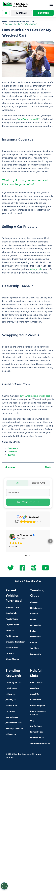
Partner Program (37, 705)
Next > (48, 467)
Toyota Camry (12, 619)
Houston (34, 613)
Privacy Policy (36, 732)
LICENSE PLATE (38, 483)
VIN (17, 483)
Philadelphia (35, 608)
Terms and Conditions (40, 743)
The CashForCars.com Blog (19, 22)
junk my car (11, 699)
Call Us (23, 13)
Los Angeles (35, 625)
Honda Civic (11, 613)
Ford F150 (10, 630)
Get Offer (43, 13)
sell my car (10, 694)
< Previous (9, 467)
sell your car (11, 734)
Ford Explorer (12, 636)
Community (35, 699)
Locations (34, 688)
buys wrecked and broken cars (35, 396)
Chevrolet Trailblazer (15, 642)
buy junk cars (12, 717)
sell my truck (11, 705)
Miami (33, 619)
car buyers (10, 711)
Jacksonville (35, 654)
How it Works (36, 682)
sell (33, 22)
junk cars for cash (14, 722)
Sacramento (35, 636)
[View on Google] (12, 536)
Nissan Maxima (12, 659)
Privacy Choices (37, 737)
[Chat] (5, 13)
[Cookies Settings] (4, 886)
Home (4, 22)
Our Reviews (35, 726)
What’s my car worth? (28, 119)
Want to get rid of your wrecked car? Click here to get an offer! (25, 182)
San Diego (34, 648)
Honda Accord (12, 607)
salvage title (36, 269)
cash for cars (11, 688)
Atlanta (33, 642)
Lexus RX (10, 653)
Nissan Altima (12, 647)
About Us (34, 694)
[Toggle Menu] (51, 4)
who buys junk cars (14, 728)
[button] (5, 541)
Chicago (33, 602)
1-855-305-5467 (32, 581)
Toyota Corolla (12, 624)
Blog (32, 720)
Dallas (33, 631)
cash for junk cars (14, 682)
